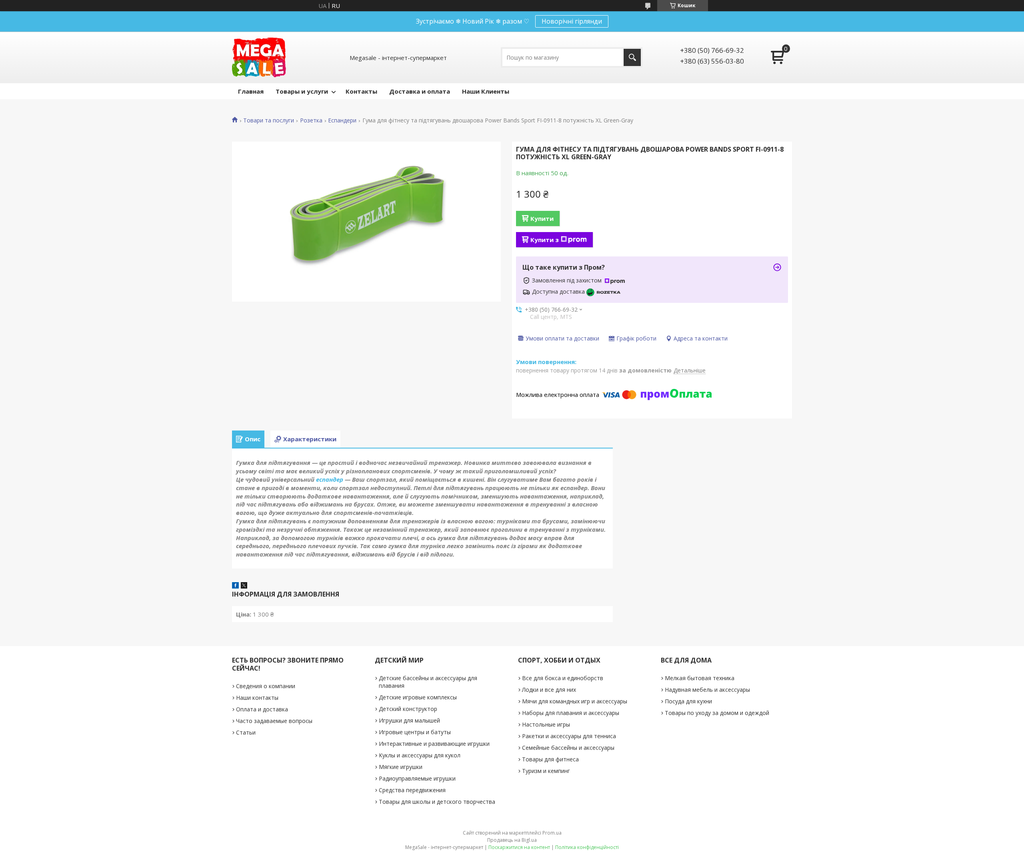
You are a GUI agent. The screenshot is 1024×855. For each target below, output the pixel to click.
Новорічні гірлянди (572, 21)
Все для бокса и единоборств (562, 678)
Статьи (246, 732)
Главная (251, 91)
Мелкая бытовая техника (699, 678)
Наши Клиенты (485, 91)
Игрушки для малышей (409, 720)
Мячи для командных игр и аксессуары (574, 701)
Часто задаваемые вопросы (274, 721)
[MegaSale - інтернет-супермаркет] (259, 57)
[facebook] (235, 586)
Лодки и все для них (549, 689)
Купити (542, 218)
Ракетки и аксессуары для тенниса (569, 736)
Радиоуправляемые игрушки (417, 778)
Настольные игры (546, 724)
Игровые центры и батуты (415, 732)
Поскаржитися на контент (519, 847)
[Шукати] (632, 57)
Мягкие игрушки (400, 767)
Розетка (311, 120)
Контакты (361, 91)
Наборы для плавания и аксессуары (570, 713)
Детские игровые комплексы (418, 697)
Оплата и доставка (262, 709)
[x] (244, 586)
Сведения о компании (265, 686)
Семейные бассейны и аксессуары (568, 747)
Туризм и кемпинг (546, 771)
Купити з (544, 240)
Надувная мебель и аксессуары (707, 689)
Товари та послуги (268, 120)
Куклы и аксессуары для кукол (419, 755)
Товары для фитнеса (550, 759)
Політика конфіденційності (587, 847)
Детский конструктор (408, 709)
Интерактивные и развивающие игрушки (434, 743)
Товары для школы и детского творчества (437, 801)
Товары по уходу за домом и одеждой (717, 713)
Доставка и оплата (419, 91)
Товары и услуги (302, 91)
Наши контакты (257, 697)
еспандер (329, 479)
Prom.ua (552, 832)
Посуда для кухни (688, 701)
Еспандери (342, 120)
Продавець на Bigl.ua (512, 840)
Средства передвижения (412, 790)
